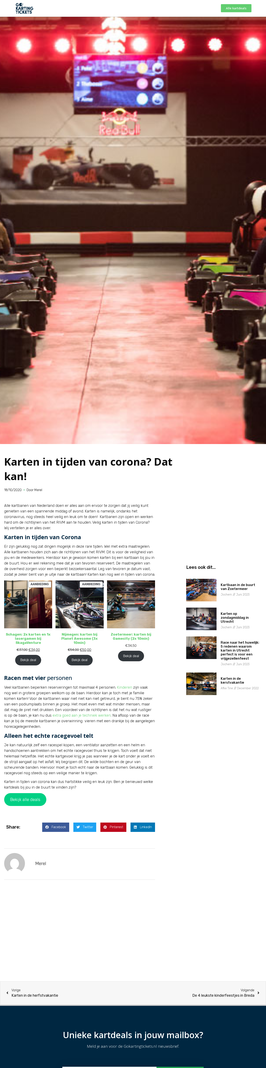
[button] (55, 827)
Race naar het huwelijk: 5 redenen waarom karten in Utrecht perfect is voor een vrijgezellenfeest (240, 650)
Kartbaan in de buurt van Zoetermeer (238, 587)
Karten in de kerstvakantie (232, 680)
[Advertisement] (79, 936)
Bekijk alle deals (25, 799)
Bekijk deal (28, 660)
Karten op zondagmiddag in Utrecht (235, 618)
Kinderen (124, 687)
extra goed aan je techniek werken (82, 715)
